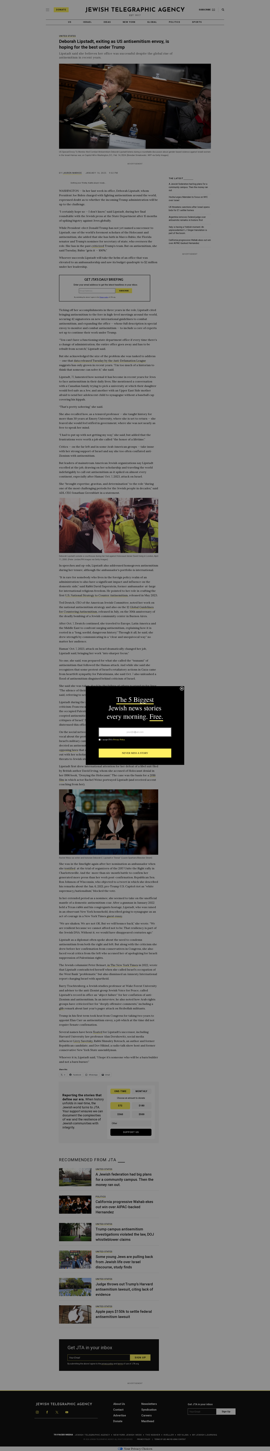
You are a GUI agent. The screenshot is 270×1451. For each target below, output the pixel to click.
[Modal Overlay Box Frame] (135, 725)
